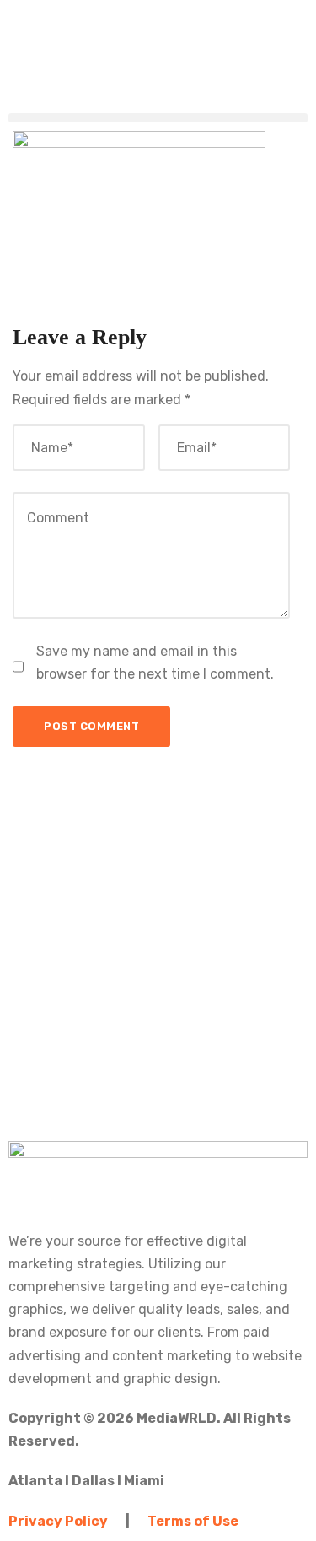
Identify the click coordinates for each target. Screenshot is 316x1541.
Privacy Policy (58, 1521)
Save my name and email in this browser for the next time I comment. (155, 662)
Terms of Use (192, 1521)
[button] (158, 117)
